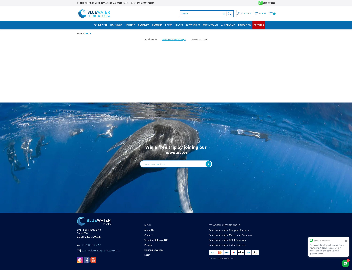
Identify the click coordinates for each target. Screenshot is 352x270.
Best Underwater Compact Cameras (229, 230)
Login (147, 254)
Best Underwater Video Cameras (228, 245)
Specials (259, 25)
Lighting (130, 25)
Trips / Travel (210, 25)
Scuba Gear (101, 25)
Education (244, 25)
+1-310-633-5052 (91, 245)
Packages (143, 25)
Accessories (193, 25)
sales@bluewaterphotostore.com (100, 250)
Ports (168, 25)
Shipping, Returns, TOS (156, 240)
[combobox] (202, 13)
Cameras (157, 25)
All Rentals (228, 25)
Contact (148, 235)
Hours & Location (153, 249)
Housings (116, 25)
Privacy (148, 245)
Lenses (179, 25)
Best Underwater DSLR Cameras (227, 240)
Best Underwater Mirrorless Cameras (230, 235)
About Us (149, 230)
